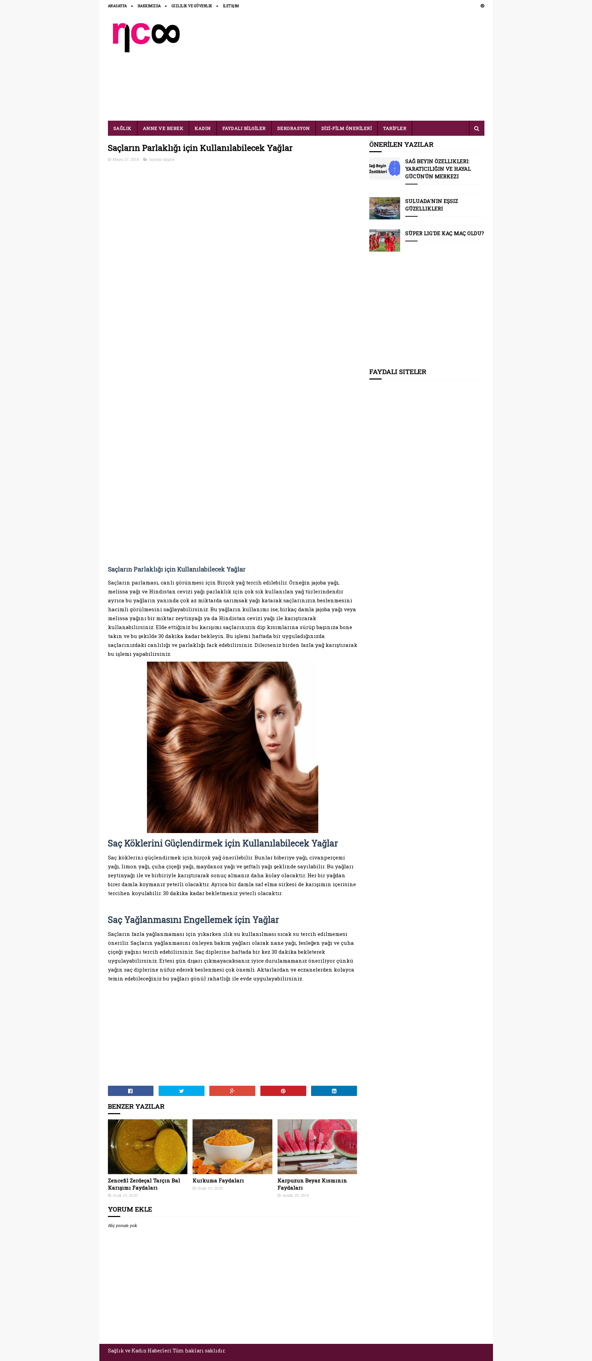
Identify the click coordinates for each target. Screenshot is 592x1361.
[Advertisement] (359, 66)
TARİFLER (394, 128)
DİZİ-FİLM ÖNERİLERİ (346, 128)
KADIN (203, 128)
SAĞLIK (122, 128)
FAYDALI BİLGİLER (244, 128)
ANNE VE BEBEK (163, 128)
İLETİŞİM (231, 6)
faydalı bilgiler (162, 159)
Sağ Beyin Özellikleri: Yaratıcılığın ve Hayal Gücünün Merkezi (438, 169)
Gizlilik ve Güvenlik (192, 6)
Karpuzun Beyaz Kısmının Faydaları (312, 1184)
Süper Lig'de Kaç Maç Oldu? (444, 233)
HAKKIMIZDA (149, 6)
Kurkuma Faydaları (218, 1180)
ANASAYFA (117, 6)
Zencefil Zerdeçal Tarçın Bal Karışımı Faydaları (144, 1184)
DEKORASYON (293, 128)
